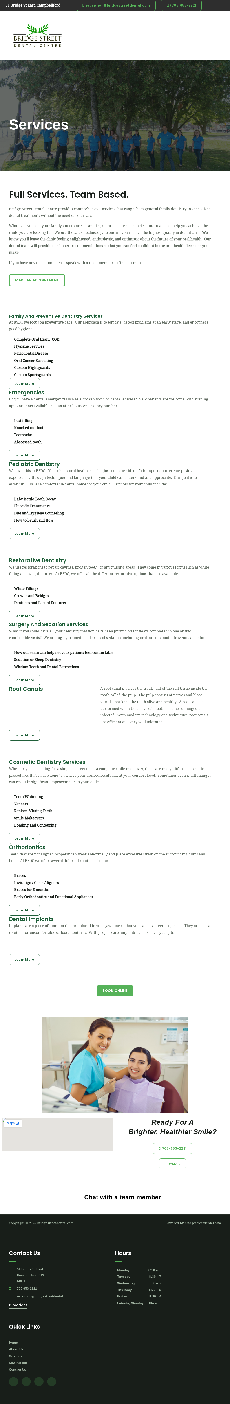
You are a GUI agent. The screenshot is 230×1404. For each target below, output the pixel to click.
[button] (111, 35)
